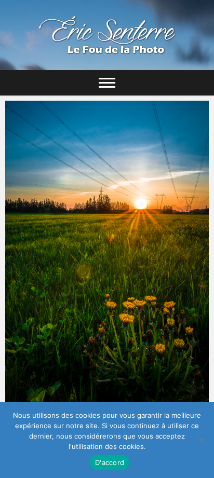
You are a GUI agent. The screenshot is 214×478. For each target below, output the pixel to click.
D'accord (109, 462)
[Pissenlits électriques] (107, 263)
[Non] (201, 440)
